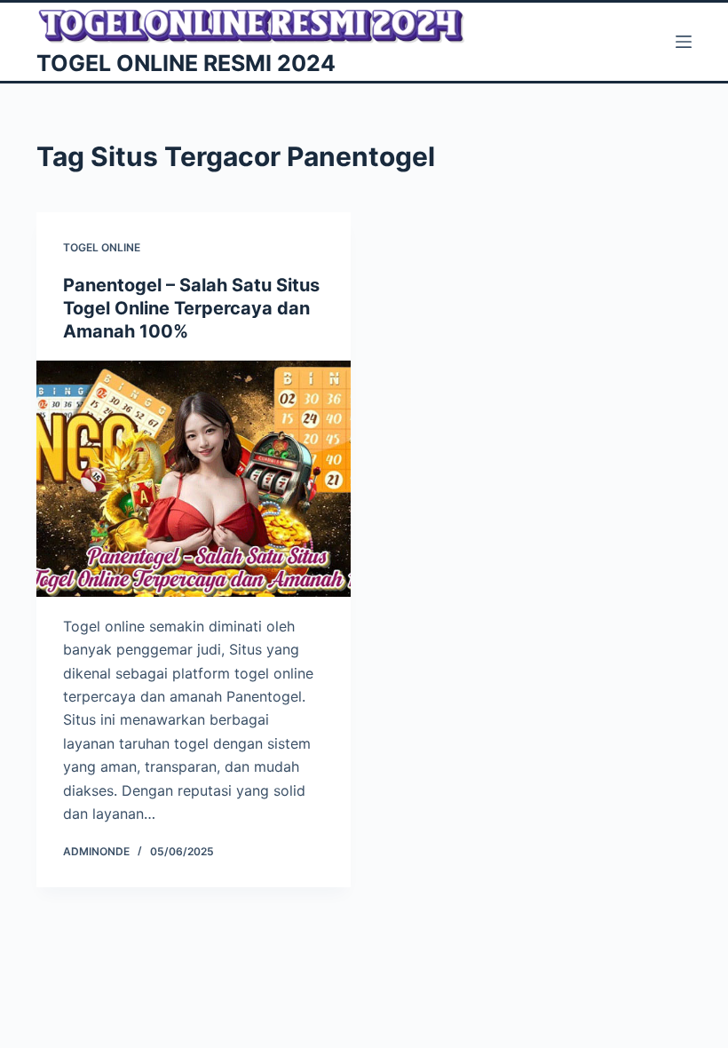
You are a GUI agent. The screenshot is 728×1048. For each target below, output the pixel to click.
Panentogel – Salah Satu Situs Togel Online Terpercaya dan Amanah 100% (191, 308)
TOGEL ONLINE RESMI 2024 (186, 63)
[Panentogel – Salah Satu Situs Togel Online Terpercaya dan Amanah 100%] (193, 479)
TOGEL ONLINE (101, 247)
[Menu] (684, 42)
